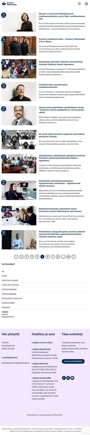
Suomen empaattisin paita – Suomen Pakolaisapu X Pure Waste (62, 40)
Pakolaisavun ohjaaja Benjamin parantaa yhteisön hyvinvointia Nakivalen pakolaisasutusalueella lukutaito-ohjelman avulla (62, 234)
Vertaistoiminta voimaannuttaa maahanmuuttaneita (53, 86)
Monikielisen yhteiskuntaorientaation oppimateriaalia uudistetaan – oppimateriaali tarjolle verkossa (59, 183)
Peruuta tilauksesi (73, 431)
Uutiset (5, 312)
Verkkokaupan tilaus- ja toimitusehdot (71, 429)
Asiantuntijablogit (9, 294)
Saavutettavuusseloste (42, 429)
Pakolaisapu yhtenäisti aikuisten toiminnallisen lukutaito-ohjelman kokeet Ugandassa (61, 63)
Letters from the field (10, 285)
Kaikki (4, 276)
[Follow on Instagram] (68, 378)
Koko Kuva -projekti (10, 280)
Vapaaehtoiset (8, 317)
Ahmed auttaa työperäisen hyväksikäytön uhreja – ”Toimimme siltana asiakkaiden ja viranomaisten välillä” (62, 110)
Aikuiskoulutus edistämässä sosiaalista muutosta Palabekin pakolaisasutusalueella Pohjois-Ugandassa (62, 158)
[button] (86, 3)
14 (68, 257)
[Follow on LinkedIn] (72, 378)
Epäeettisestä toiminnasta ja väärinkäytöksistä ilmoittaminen (36, 431)
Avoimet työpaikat (9, 289)
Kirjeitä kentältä (8, 303)
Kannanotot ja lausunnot (12, 298)
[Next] (74, 257)
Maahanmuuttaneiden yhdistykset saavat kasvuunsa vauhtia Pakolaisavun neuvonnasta (60, 210)
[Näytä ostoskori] (79, 3)
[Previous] (16, 257)
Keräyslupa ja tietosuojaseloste (16, 429)
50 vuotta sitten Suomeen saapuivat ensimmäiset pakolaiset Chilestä (61, 135)
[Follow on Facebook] (64, 378)
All (3, 271)
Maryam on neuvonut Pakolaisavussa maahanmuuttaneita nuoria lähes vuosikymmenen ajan (62, 16)
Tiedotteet (6, 307)
